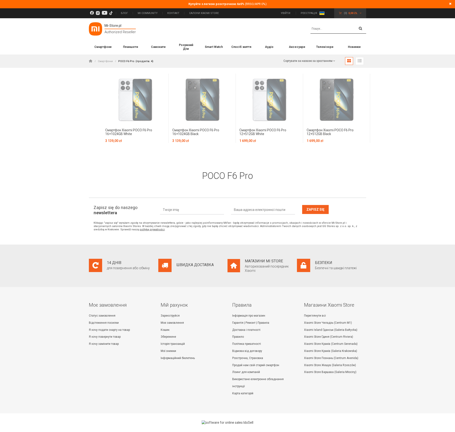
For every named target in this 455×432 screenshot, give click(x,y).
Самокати (158, 47)
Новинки (354, 47)
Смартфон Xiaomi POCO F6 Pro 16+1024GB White (128, 132)
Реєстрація (309, 13)
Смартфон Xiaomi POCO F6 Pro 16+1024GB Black (195, 132)
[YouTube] (104, 13)
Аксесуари (297, 47)
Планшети (130, 47)
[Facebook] (92, 13)
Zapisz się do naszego (115, 210)
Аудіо (269, 47)
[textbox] (338, 29)
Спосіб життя (241, 47)
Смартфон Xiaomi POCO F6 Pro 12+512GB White (262, 132)
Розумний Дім (186, 46)
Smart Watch (214, 47)
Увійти (286, 13)
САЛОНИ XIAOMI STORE (204, 13)
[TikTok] (111, 13)
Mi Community (148, 13)
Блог (124, 13)
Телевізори (324, 47)
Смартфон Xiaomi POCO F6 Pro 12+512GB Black (330, 132)
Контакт (173, 13)
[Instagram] (98, 13)
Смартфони (102, 47)
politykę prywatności (152, 229)
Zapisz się (315, 209)
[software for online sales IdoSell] (227, 422)
